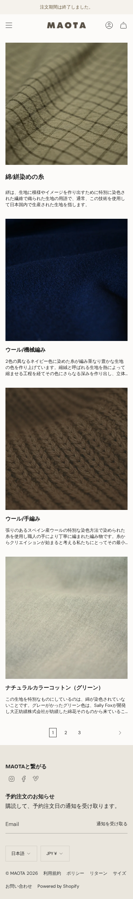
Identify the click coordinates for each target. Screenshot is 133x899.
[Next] (105, 732)
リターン (98, 873)
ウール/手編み (22, 518)
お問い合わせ (18, 886)
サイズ (119, 873)
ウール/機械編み (25, 349)
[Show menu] (9, 25)
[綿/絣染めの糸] (66, 104)
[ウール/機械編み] (66, 280)
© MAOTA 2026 (21, 873)
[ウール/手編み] (66, 449)
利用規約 (52, 873)
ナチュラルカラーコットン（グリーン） (54, 687)
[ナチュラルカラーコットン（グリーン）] (66, 618)
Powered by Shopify (58, 886)
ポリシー (75, 873)
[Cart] (123, 25)
